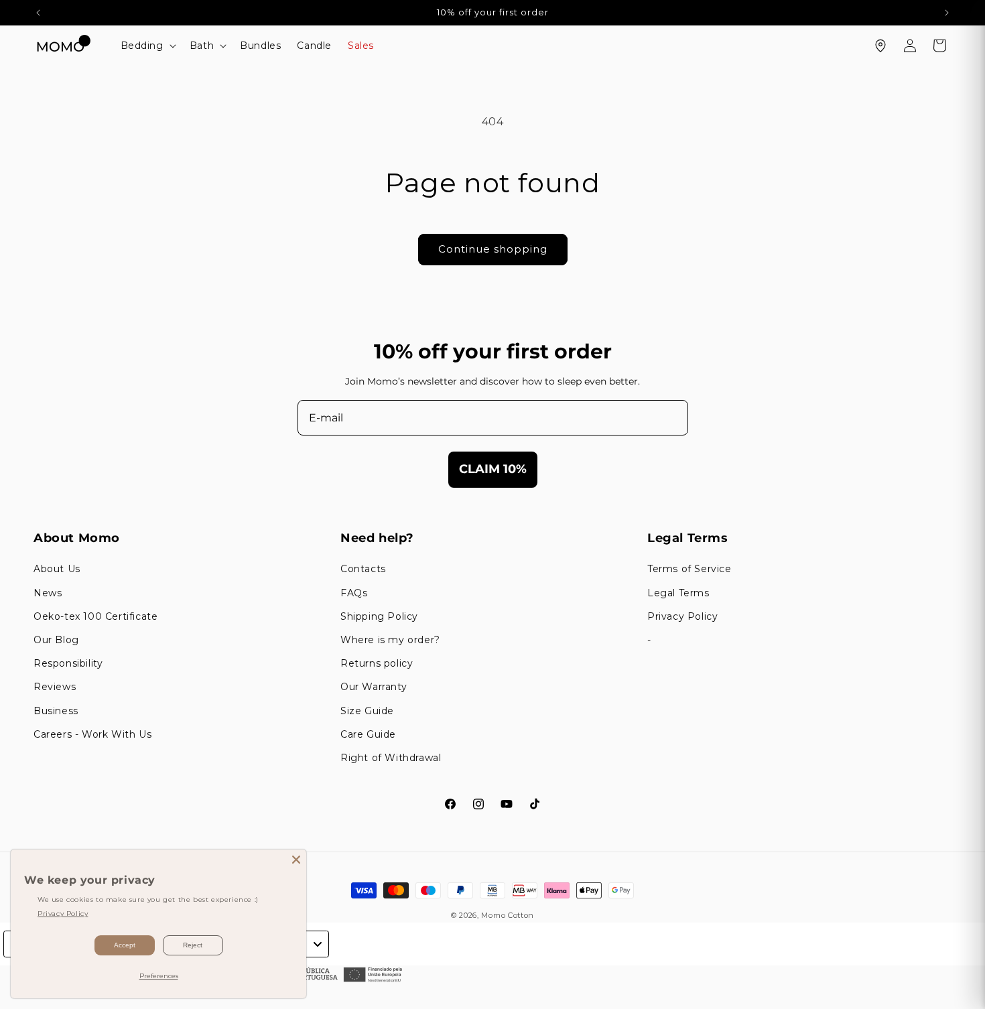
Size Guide (367, 711)
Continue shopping (492, 249)
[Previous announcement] (38, 12)
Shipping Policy (379, 616)
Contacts (363, 569)
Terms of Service (689, 569)
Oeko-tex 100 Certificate (95, 616)
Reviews (55, 687)
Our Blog (56, 640)
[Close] (296, 859)
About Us (57, 569)
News (48, 593)
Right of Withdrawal (390, 758)
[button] (147, 45)
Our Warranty (373, 687)
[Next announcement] (947, 12)
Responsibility (68, 663)
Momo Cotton (507, 915)
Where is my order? (390, 640)
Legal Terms (678, 593)
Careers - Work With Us (92, 734)
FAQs (353, 593)
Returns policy (376, 663)
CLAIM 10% (493, 469)
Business (56, 711)
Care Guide (368, 734)
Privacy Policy (682, 616)
